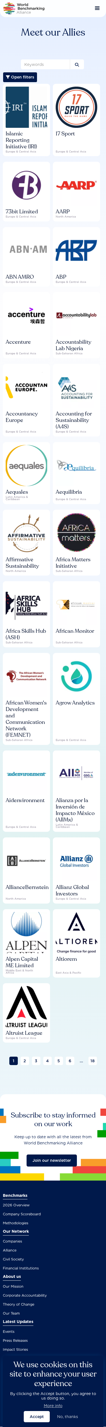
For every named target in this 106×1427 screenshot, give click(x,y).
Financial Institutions (21, 1268)
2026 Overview (16, 1205)
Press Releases (15, 1340)
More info (53, 1405)
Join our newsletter (52, 1160)
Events (8, 1331)
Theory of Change (18, 1304)
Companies (12, 1241)
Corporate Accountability (25, 1295)
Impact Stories (15, 1349)
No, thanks (67, 1416)
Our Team (11, 1313)
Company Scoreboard (22, 1214)
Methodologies (15, 1223)
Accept (37, 1416)
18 (92, 1061)
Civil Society (13, 1259)
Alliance (9, 1250)
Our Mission (13, 1286)
